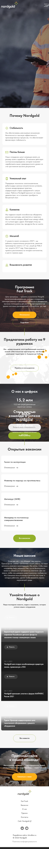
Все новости (24, 738)
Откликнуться (24, 315)
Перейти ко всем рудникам (24, 368)
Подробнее (24, 322)
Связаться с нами (24, 777)
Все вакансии (24, 538)
